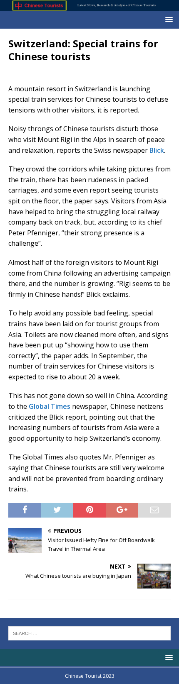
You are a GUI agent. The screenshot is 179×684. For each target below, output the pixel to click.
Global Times (49, 406)
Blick (156, 150)
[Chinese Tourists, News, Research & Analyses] (89, 6)
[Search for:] (89, 633)
